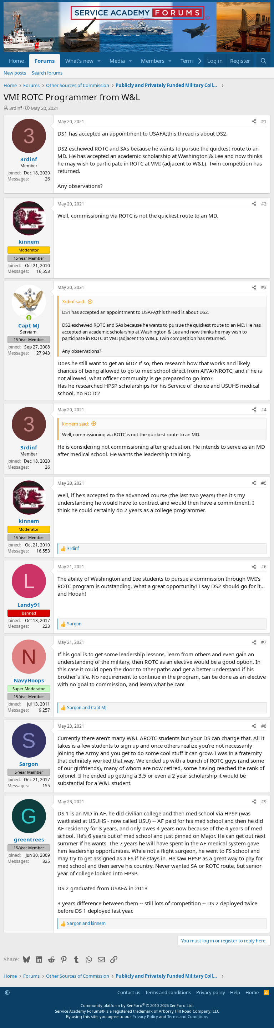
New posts (15, 73)
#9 (264, 802)
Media (117, 60)
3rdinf (15, 108)
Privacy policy (210, 992)
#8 (264, 726)
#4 (264, 410)
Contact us (128, 992)
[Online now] (28, 317)
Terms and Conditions (187, 1016)
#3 (264, 287)
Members (152, 60)
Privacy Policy (145, 1016)
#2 (264, 204)
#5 (264, 483)
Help (235, 992)
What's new (79, 60)
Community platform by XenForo (137, 1005)
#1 (264, 121)
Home (16, 60)
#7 (264, 642)
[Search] (263, 60)
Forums (45, 60)
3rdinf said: (73, 301)
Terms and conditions (168, 992)
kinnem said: (75, 424)
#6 (264, 567)
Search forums (47, 73)
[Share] (254, 122)
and (86, 708)
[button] (99, 60)
